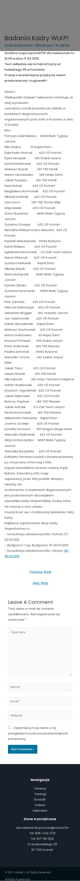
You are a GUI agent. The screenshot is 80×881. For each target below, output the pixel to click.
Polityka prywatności (18, 879)
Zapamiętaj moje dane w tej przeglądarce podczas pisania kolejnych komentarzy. (38, 733)
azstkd (19, 872)
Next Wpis (40, 583)
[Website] (40, 716)
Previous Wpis (40, 572)
